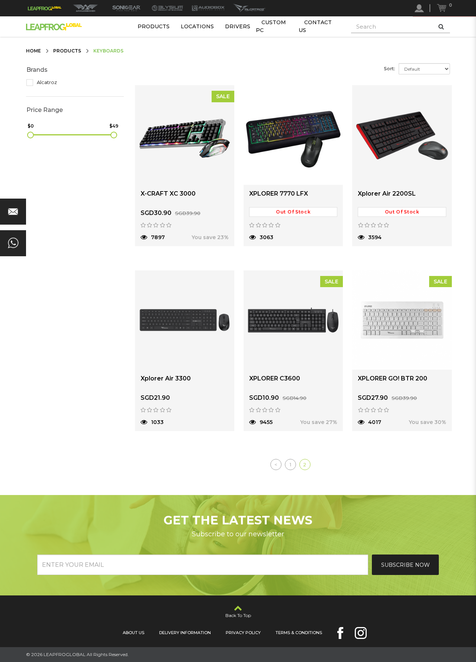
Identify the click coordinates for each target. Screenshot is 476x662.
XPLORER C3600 (274, 378)
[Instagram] (361, 633)
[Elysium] (167, 8)
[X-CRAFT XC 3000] (184, 134)
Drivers (237, 26)
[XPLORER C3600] (293, 320)
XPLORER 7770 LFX (278, 193)
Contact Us (315, 26)
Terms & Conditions (299, 632)
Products (154, 26)
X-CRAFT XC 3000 (168, 193)
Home (33, 51)
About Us (133, 632)
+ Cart (209, 254)
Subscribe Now (405, 565)
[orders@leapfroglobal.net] (13, 212)
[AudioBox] (208, 8)
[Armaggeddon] (85, 8)
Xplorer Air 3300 (166, 378)
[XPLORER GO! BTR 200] (401, 320)
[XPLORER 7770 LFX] (293, 134)
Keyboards (108, 51)
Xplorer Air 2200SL (387, 193)
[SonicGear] (126, 8)
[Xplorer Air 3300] (184, 320)
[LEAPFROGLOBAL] (44, 8)
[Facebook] (340, 633)
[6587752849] (13, 243)
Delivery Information (185, 632)
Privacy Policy (243, 632)
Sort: (389, 68)
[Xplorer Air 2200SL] (401, 134)
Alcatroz (46, 82)
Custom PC (271, 26)
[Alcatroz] (249, 8)
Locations (197, 26)
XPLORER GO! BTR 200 (392, 378)
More (159, 254)
